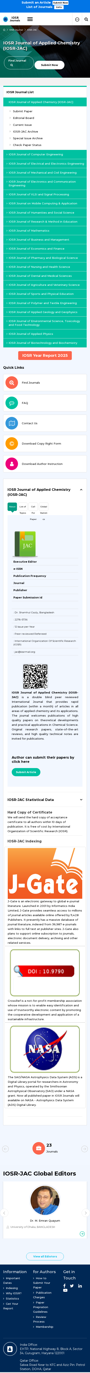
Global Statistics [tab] (43, 508)
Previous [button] (12, 1149)
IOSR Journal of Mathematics (29, 230)
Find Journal (17, 60)
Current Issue (22, 124)
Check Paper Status (27, 145)
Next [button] (77, 1149)
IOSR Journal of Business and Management (39, 239)
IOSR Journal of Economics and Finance (36, 248)
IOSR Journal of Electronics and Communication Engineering (42, 183)
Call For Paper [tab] (33, 508)
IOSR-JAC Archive (25, 131)
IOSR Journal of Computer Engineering (36, 154)
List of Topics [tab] (22, 508)
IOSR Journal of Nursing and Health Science (39, 266)
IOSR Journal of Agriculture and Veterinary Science (44, 284)
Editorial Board (23, 118)
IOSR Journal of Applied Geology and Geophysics (43, 312)
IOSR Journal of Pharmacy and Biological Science (43, 257)
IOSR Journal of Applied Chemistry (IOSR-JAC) (41, 102)
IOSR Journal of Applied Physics (31, 333)
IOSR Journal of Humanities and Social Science (41, 212)
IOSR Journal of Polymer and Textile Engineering (43, 303)
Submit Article (26, 772)
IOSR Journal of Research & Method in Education (43, 221)
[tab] (45, 492)
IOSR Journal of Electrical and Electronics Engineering (46, 163)
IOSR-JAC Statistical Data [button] (31, 800)
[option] (45, 4)
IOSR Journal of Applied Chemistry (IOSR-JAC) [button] (39, 492)
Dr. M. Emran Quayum (45, 1220)
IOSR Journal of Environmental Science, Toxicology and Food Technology (44, 322)
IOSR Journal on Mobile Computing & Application (43, 203)
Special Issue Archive (28, 138)
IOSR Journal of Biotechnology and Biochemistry (43, 342)
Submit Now (60, 2)
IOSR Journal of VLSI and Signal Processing (39, 194)
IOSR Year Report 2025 (45, 355)
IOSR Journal (16, 29)
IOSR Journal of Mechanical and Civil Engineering (43, 172)
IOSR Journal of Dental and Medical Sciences (40, 275)
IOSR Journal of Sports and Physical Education (41, 293)
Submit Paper (22, 111)
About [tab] (12, 506)
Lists (59, 7)
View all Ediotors (45, 1256)
